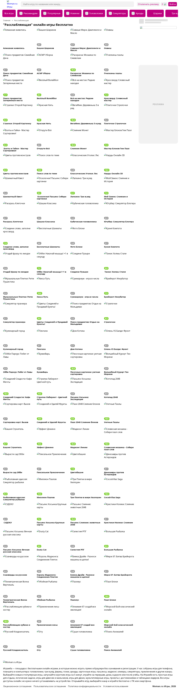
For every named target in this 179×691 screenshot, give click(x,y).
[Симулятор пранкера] (19, 313)
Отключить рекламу (148, 4)
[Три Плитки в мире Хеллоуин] (86, 489)
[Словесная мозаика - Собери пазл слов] (120, 438)
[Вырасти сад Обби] (19, 464)
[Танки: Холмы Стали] (120, 263)
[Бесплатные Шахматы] (52, 238)
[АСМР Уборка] (52, 64)
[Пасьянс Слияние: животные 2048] (86, 514)
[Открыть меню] (3, 4)
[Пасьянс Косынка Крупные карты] (52, 514)
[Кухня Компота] (120, 238)
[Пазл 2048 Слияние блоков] (86, 412)
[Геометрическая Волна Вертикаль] (19, 591)
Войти (172, 4)
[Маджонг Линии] (86, 438)
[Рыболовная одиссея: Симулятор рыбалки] (19, 489)
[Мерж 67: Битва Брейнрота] (120, 566)
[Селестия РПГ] (86, 541)
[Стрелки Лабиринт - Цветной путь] (52, 388)
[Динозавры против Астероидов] (120, 464)
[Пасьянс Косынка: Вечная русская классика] (19, 541)
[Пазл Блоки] (120, 591)
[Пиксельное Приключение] (52, 464)
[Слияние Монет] (86, 140)
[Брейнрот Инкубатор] (120, 288)
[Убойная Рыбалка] (52, 591)
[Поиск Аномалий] (120, 640)
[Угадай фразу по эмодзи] (19, 263)
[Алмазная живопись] (19, 39)
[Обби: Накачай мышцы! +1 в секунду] (52, 263)
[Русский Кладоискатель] (19, 640)
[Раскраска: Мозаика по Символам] (86, 64)
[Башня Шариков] (52, 39)
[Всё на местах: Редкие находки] (86, 89)
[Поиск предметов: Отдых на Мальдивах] (86, 313)
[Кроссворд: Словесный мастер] (120, 89)
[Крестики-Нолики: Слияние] (120, 514)
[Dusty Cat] (52, 541)
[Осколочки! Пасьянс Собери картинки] (52, 188)
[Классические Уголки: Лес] (86, 164)
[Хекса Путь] (52, 288)
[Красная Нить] (52, 114)
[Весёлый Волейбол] (52, 89)
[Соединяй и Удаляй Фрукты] (52, 412)
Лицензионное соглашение (17, 686)
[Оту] (52, 640)
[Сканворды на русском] (19, 566)
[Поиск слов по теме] (52, 164)
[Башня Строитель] (19, 438)
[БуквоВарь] (52, 363)
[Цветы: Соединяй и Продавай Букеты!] (52, 313)
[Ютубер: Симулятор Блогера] (120, 212)
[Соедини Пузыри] (86, 263)
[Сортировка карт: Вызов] (19, 412)
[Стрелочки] (120, 313)
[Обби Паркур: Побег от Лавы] (19, 363)
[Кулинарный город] (19, 339)
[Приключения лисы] (52, 616)
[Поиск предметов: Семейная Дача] (19, 64)
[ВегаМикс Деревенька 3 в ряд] (86, 114)
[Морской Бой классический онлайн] (120, 616)
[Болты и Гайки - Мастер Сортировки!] (19, 140)
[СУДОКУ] (19, 514)
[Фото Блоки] (86, 238)
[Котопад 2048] (120, 388)
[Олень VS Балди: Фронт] (120, 339)
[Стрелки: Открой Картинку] (19, 114)
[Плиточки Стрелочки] (120, 114)
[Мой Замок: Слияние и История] (120, 188)
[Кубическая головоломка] (86, 212)
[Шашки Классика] (52, 212)
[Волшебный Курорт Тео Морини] (120, 363)
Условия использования (115, 686)
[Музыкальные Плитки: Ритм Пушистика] (19, 288)
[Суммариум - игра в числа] (86, 288)
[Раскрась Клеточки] (19, 212)
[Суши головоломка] (86, 640)
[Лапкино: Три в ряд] (86, 188)
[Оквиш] (120, 39)
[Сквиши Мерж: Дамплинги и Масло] (86, 39)
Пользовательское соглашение (50, 686)
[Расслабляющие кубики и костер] (19, 616)
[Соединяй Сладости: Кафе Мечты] (19, 388)
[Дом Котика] (86, 339)
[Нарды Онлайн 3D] (120, 164)
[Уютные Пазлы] (120, 412)
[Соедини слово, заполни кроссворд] (19, 238)
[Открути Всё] (52, 140)
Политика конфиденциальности (84, 686)
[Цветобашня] (86, 464)
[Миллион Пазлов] (52, 489)
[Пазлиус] (86, 591)
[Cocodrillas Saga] (120, 489)
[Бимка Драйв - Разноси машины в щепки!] (86, 566)
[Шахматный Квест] (19, 188)
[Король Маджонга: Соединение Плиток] (52, 566)
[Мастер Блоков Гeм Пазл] (120, 140)
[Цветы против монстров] (19, 164)
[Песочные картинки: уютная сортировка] (86, 363)
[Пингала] (52, 339)
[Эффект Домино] (52, 438)
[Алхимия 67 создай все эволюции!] (86, 616)
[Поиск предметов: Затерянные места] (19, 89)
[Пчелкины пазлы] (120, 64)
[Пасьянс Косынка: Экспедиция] (86, 388)
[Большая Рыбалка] (120, 541)
